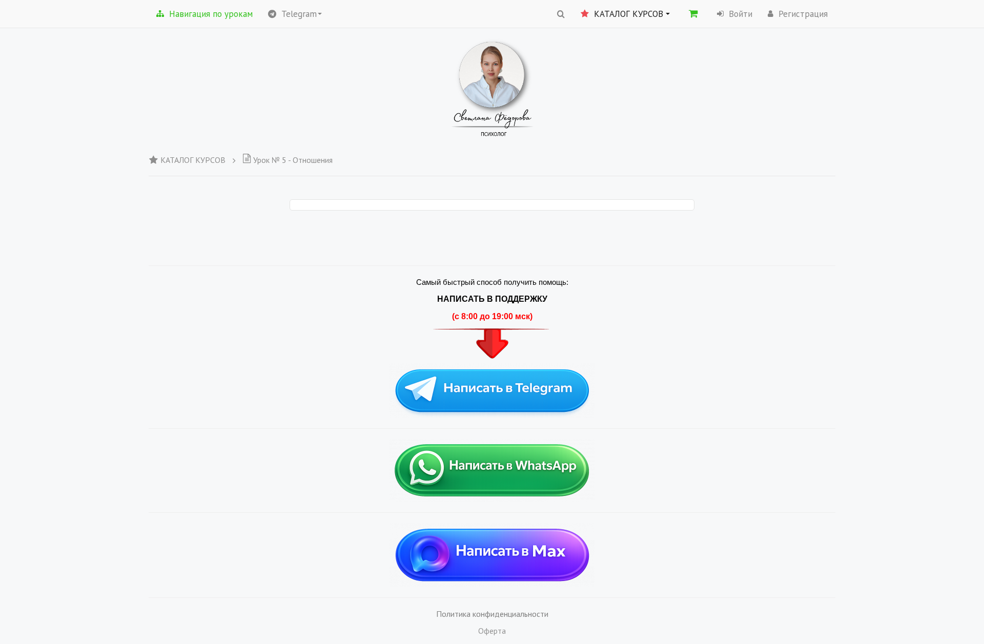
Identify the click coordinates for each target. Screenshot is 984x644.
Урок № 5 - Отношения (293, 160)
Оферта (492, 631)
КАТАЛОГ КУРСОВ (192, 160)
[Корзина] (693, 13)
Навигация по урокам (211, 13)
